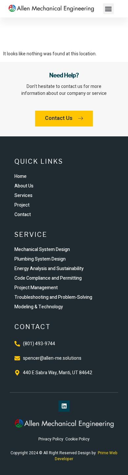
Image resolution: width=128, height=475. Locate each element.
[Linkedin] (64, 406)
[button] (108, 8)
